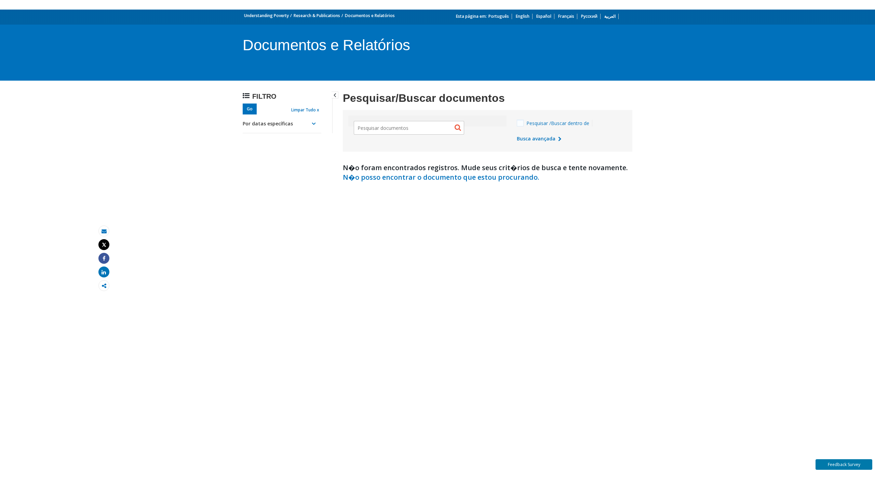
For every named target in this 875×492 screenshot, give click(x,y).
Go (250, 109)
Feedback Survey (844, 464)
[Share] (104, 258)
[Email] (104, 231)
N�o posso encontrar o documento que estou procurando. (441, 177)
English (522, 16)
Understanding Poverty (266, 15)
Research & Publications (317, 15)
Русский (589, 16)
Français (566, 16)
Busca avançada (537, 138)
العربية (610, 16)
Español (543, 16)
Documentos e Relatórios (370, 15)
